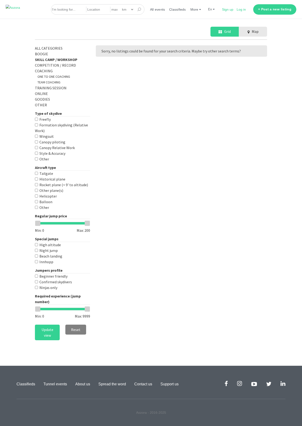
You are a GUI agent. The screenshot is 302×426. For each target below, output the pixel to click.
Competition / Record (55, 65)
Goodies (42, 99)
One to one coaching (54, 76)
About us (82, 384)
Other (41, 105)
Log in (241, 9)
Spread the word (112, 384)
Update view (47, 332)
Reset (75, 329)
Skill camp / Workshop (56, 59)
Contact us (143, 384)
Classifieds (177, 9)
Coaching (44, 71)
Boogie (41, 54)
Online (41, 93)
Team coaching (49, 82)
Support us (169, 384)
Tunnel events (55, 384)
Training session (51, 88)
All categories (49, 48)
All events (157, 9)
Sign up (227, 9)
